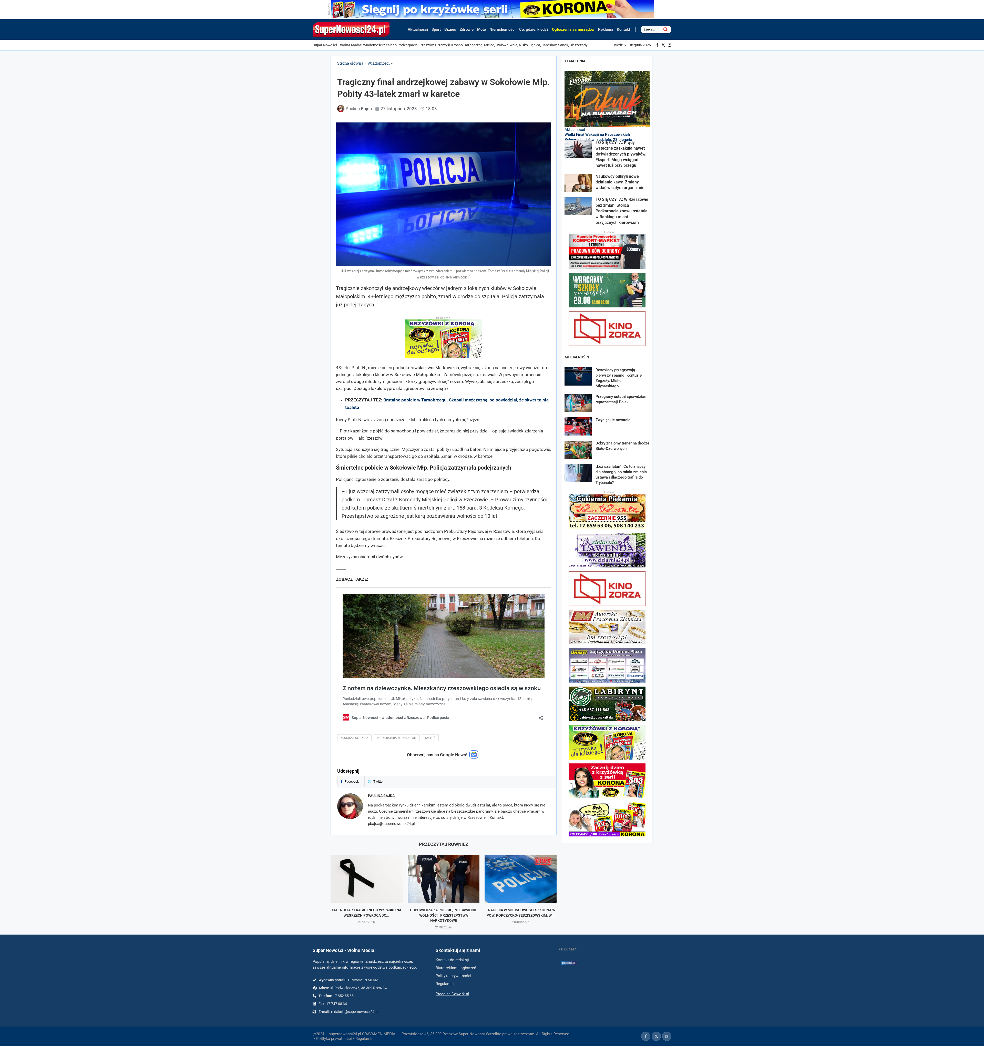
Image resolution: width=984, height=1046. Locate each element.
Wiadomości (378, 63)
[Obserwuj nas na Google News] (473, 757)
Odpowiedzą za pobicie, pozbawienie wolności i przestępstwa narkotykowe (443, 915)
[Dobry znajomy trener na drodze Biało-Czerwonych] (578, 450)
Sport (436, 29)
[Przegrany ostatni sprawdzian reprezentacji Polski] (578, 403)
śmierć (430, 738)
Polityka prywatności (334, 1038)
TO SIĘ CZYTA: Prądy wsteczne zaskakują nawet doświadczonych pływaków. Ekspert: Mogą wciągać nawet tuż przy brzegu (621, 154)
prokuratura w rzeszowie (396, 738)
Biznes (450, 29)
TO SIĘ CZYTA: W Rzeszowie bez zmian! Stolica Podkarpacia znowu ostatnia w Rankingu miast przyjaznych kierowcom (622, 211)
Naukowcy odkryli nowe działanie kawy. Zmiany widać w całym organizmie (620, 182)
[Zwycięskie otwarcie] (578, 426)
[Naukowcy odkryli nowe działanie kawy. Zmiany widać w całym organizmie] (578, 183)
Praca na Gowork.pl (452, 994)
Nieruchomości (502, 29)
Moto (481, 29)
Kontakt (623, 29)
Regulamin (364, 1038)
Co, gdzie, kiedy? (533, 29)
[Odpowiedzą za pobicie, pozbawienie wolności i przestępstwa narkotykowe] (444, 879)
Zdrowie (467, 29)
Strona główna (350, 63)
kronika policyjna (354, 738)
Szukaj (665, 29)
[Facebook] (657, 45)
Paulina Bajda (381, 796)
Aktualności (418, 29)
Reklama (605, 29)
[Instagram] (669, 45)
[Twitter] (663, 45)
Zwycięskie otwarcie (613, 420)
